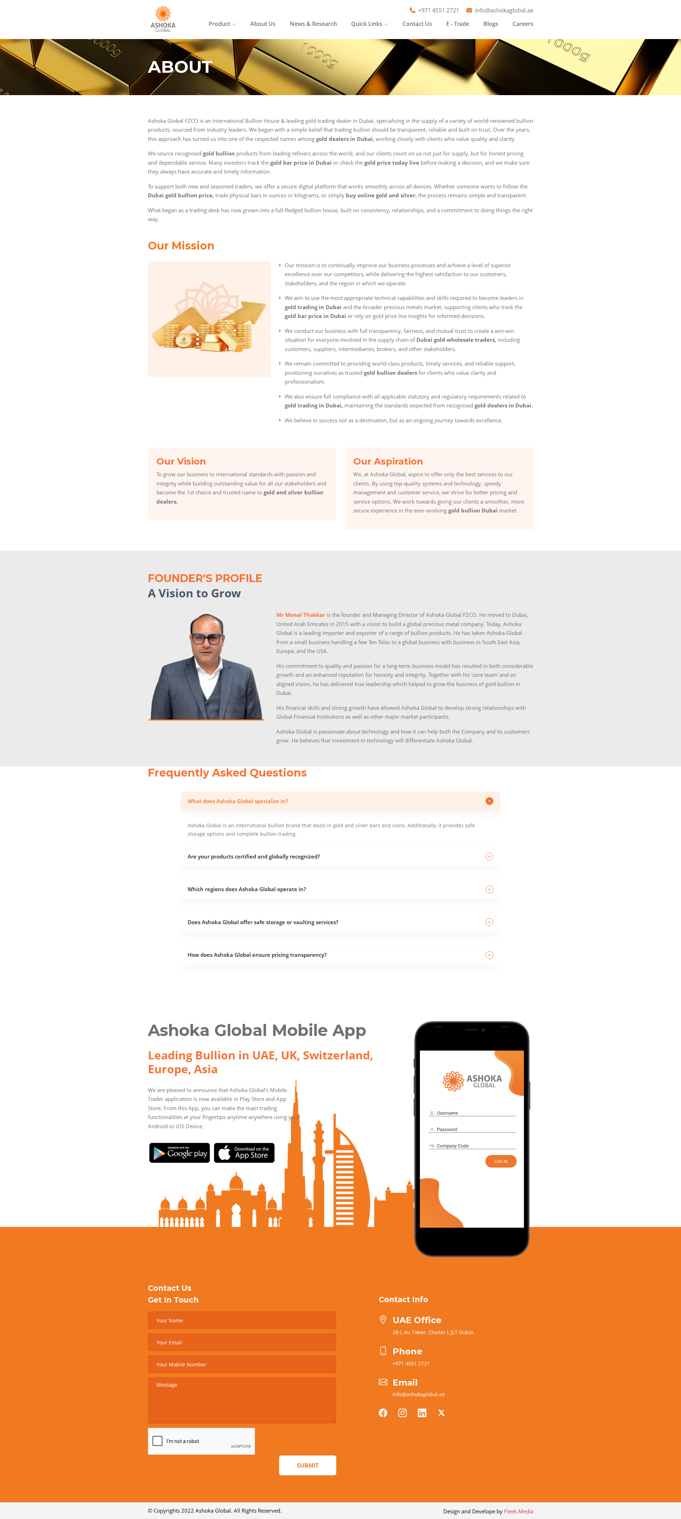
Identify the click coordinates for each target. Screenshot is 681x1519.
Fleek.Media (518, 1511)
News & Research (313, 24)
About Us (263, 24)
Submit (308, 1465)
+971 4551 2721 (438, 10)
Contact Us (417, 24)
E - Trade (457, 24)
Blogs (490, 24)
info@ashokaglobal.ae (504, 10)
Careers (523, 24)
